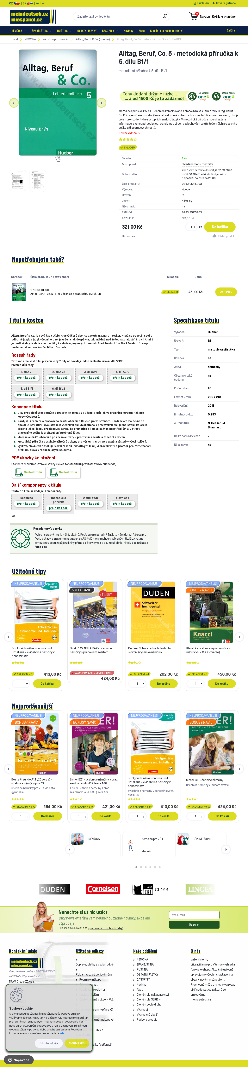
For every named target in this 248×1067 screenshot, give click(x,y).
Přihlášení (203, 3)
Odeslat (194, 924)
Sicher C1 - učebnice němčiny (204, 780)
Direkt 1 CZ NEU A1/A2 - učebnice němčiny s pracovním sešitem (91, 650)
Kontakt (41, 3)
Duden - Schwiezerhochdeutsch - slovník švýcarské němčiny (149, 650)
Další (229, 30)
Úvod (15, 39)
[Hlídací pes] (209, 236)
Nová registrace (226, 3)
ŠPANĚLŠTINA (40, 30)
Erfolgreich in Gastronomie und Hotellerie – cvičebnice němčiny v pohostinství (33, 652)
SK (24, 3)
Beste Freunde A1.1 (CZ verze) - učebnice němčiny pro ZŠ (31, 781)
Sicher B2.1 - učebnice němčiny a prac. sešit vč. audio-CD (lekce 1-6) (94, 781)
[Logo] (33, 16)
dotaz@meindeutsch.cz (67, 538)
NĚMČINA (17, 30)
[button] (136, 867)
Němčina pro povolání (56, 39)
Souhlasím (76, 1043)
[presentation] (14, 103)
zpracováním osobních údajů (105, 928)
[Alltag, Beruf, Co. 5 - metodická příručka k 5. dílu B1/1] (57, 102)
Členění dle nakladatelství (166, 30)
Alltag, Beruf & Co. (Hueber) (93, 39)
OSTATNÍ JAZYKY (87, 30)
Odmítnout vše (49, 1043)
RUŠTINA (62, 30)
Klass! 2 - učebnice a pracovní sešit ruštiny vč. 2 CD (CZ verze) (209, 650)
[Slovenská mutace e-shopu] (30, 3)
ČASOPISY (108, 30)
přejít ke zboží (26, 377)
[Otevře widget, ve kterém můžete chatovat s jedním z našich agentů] (19, 1060)
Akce (142, 30)
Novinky (128, 30)
